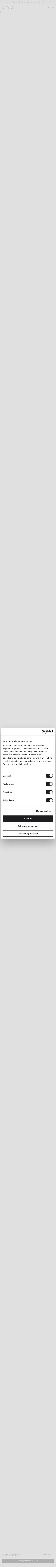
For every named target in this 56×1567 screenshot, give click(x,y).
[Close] (50, 758)
